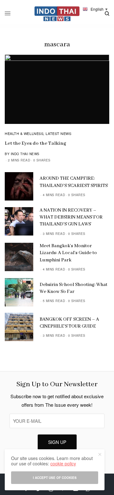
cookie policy (63, 463)
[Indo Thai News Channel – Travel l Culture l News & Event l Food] (57, 13)
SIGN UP (57, 442)
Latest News (58, 133)
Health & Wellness (24, 133)
